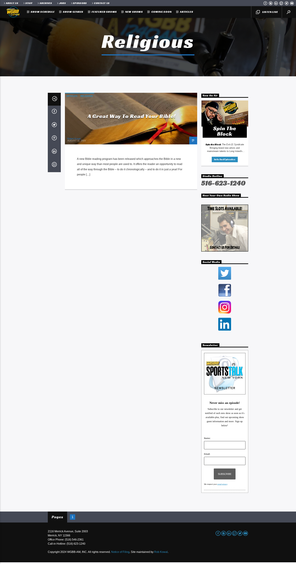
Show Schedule (42, 12)
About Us (12, 3)
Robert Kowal (74, 138)
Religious (87, 96)
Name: (207, 438)
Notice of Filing (120, 551)
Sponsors (80, 3)
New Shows (134, 12)
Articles (186, 12)
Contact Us (102, 3)
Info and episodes (224, 159)
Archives (46, 3)
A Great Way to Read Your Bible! (132, 116)
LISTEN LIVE (270, 12)
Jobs (62, 3)
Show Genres (73, 12)
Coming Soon (161, 12)
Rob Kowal (161, 551)
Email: (207, 454)
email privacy (222, 484)
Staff (29, 3)
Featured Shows (104, 12)
